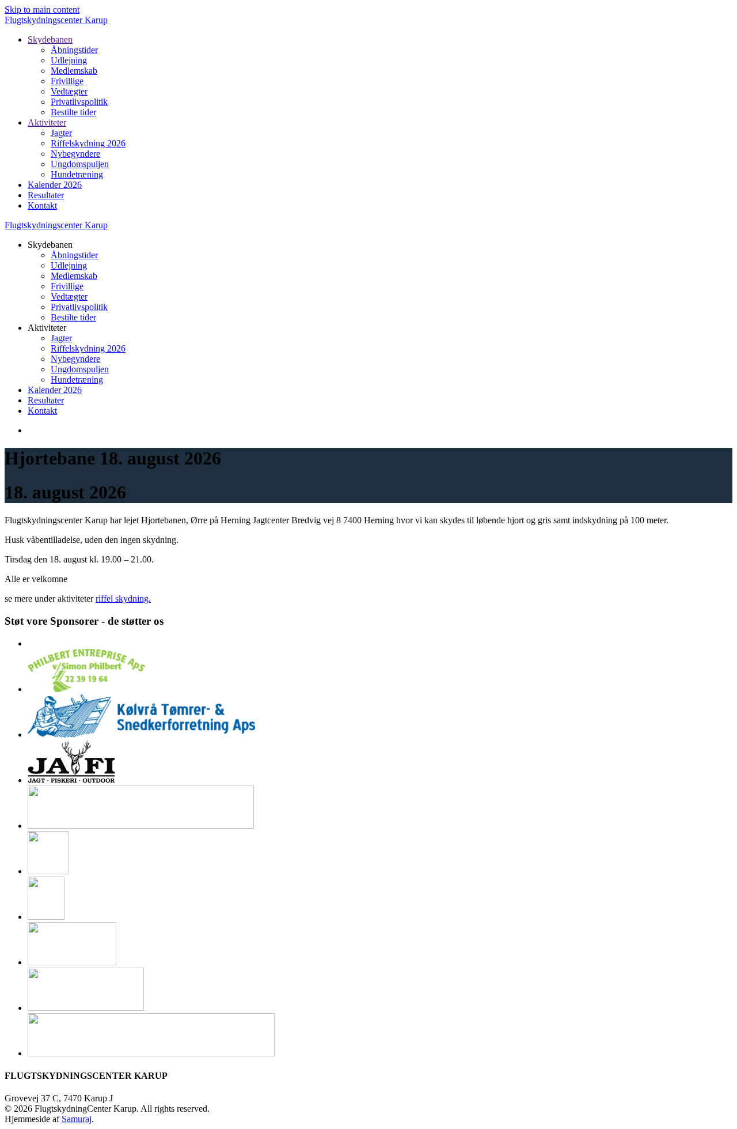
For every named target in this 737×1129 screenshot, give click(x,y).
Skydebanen (50, 39)
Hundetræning (77, 174)
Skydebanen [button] (50, 245)
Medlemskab (74, 70)
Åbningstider (74, 50)
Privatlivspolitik (79, 102)
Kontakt (42, 205)
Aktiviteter (47, 122)
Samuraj (77, 1119)
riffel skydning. (123, 598)
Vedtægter (69, 91)
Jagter (61, 133)
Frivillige (67, 81)
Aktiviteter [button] (47, 328)
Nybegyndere (75, 153)
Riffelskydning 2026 (88, 143)
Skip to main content (42, 9)
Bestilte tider (73, 112)
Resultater (46, 195)
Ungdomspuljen (80, 164)
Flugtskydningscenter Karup (56, 20)
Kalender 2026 (55, 185)
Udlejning (69, 60)
